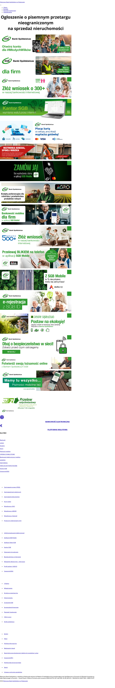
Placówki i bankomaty (9, 10)
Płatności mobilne (5, 451)
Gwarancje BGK (4, 471)
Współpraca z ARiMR (10, 511)
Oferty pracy (7, 617)
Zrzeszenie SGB (8, 602)
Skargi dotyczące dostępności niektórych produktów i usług (21, 653)
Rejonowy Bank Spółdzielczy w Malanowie (12, 2)
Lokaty (2, 443)
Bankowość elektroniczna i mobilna (10, 457)
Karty (1, 448)
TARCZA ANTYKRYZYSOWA (8, 465)
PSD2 (5, 638)
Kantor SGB (3, 468)
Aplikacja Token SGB (10, 542)
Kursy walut (7, 501)
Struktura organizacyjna (11, 593)
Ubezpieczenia (7, 12)
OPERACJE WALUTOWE (7, 454)
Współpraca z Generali (10, 516)
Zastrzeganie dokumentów (12, 497)
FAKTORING (4, 463)
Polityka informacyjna (10, 643)
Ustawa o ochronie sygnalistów (13, 672)
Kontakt (5, 9)
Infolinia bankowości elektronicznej (14, 533)
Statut (6, 667)
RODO (6, 634)
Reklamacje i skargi (9, 648)
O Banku (6, 583)
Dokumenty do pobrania (11, 552)
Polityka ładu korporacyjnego (12, 662)
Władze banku (8, 588)
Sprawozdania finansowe (11, 607)
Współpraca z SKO (9, 506)
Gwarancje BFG (8, 658)
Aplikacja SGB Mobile (10, 538)
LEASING (2, 460)
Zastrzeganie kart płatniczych (12, 492)
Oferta (5, 7)
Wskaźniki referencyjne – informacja (14, 561)
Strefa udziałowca (9, 621)
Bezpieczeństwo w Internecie (12, 557)
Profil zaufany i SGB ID (10, 566)
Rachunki (2, 440)
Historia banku (8, 598)
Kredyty (2, 446)
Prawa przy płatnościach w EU (12, 520)
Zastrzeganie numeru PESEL (12, 487)
